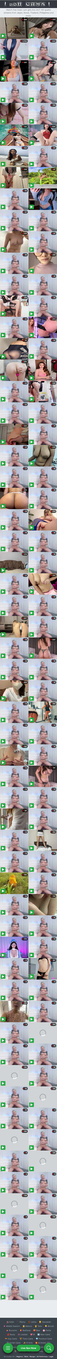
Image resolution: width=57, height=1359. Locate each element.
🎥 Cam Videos (43, 1347)
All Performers (42, 1356)
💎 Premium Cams (44, 1339)
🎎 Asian (10, 1322)
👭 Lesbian (23, 1334)
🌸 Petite (47, 1330)
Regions (20, 1356)
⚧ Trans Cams (26, 1339)
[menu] (8, 1348)
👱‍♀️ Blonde (49, 1326)
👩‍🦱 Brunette (11, 1330)
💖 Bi (32, 1334)
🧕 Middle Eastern (11, 1326)
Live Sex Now (28, 1348)
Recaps (32, 1356)
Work (26, 1356)
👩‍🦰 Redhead (25, 1330)
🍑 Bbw (36, 1330)
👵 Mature (27, 1326)
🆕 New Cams (43, 1334)
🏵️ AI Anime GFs (42, 1343)
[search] (49, 1348)
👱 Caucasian (45, 1322)
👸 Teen (38, 1326)
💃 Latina (32, 1322)
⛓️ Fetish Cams (14, 1343)
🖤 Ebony (21, 1322)
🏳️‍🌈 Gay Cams (11, 1339)
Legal (51, 1356)
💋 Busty (11, 1334)
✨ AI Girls (28, 1343)
